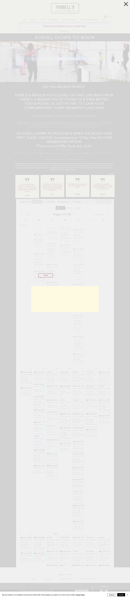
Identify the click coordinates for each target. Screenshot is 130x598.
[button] (126, 4)
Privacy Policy (80, 595)
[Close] (127, 594)
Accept (121, 595)
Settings (111, 595)
